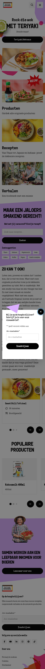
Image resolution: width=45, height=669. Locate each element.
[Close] (41, 312)
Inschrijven (22, 346)
